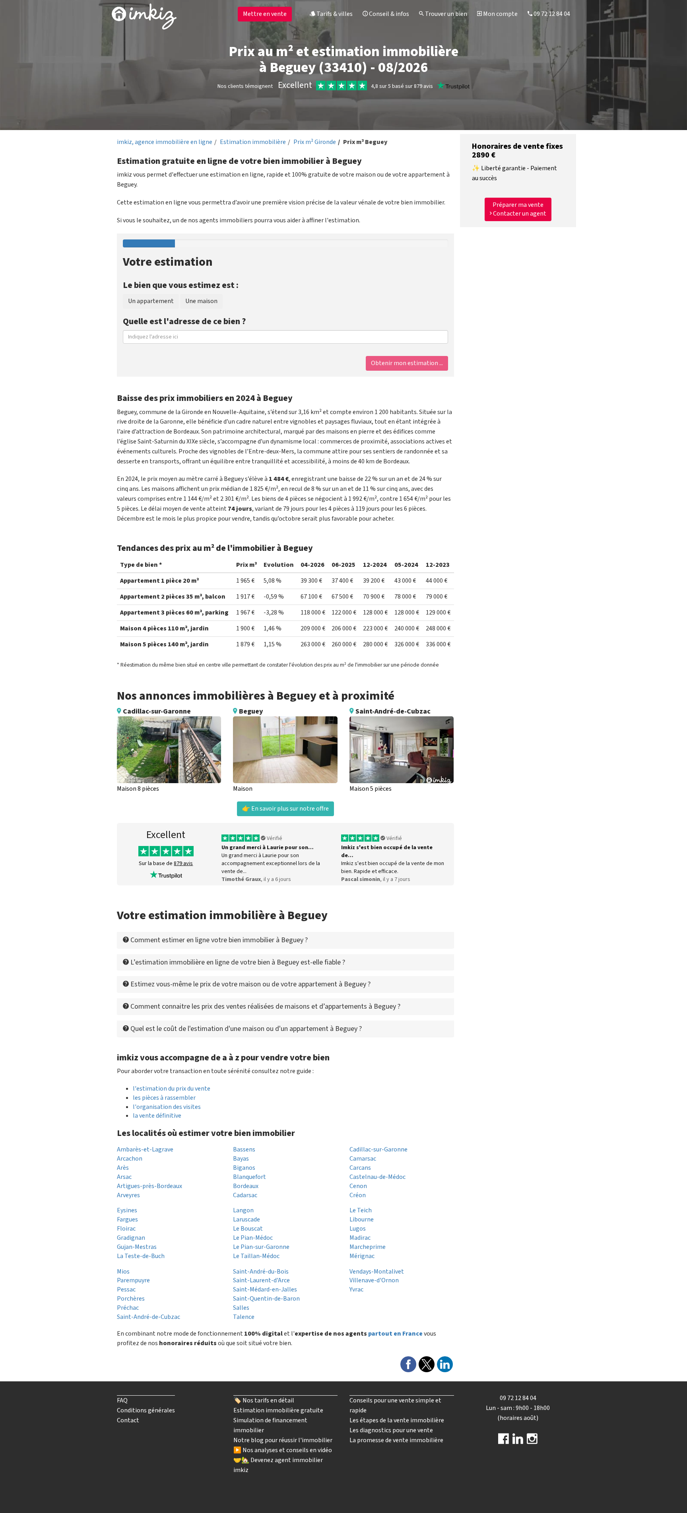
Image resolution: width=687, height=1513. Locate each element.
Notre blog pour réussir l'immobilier (282, 1440)
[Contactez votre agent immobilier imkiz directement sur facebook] (503, 1441)
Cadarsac (245, 1195)
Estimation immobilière (253, 142)
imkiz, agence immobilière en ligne (164, 142)
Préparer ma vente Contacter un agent (519, 209)
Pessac (126, 1289)
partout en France (395, 1333)
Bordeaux (245, 1186)
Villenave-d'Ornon (374, 1280)
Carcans (360, 1167)
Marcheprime (367, 1247)
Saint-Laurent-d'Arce (261, 1280)
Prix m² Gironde (314, 142)
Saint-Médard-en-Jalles (265, 1289)
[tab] (285, 940)
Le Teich (360, 1210)
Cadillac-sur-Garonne (378, 1149)
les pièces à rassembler (164, 1097)
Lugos (357, 1228)
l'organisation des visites (167, 1107)
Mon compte (500, 14)
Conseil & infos (388, 14)
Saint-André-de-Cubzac (148, 1317)
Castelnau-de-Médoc (377, 1177)
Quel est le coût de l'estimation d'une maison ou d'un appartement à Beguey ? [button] (245, 1029)
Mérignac (362, 1256)
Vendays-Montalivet (376, 1271)
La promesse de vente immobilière (396, 1440)
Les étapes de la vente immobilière (396, 1420)
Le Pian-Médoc (253, 1237)
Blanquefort (249, 1177)
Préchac (128, 1307)
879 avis (183, 863)
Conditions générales (146, 1410)
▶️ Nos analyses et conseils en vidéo (282, 1450)
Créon (357, 1195)
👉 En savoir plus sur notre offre (285, 808)
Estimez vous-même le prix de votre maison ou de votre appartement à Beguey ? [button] (250, 984)
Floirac (126, 1228)
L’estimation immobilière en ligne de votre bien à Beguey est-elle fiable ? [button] (237, 962)
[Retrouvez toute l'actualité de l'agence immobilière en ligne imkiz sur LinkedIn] (517, 1441)
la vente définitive (157, 1115)
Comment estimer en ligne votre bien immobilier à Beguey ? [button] (218, 940)
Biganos (244, 1167)
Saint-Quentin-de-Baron (266, 1298)
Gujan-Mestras (137, 1247)
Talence (243, 1317)
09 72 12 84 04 (551, 14)
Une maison (201, 301)
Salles (241, 1307)
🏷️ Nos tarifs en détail (263, 1400)
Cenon (358, 1186)
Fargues (127, 1219)
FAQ (122, 1400)
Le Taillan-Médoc (256, 1256)
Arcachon (129, 1158)
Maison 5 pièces (370, 788)
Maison (242, 788)
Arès (123, 1167)
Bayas (241, 1158)
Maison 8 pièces (138, 788)
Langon (243, 1210)
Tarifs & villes (334, 14)
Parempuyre (133, 1280)
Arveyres (128, 1195)
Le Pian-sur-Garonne (261, 1247)
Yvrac (356, 1289)
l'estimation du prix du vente (171, 1088)
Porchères (131, 1298)
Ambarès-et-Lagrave (145, 1149)
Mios (123, 1271)
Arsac (124, 1177)
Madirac (360, 1237)
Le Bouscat (248, 1228)
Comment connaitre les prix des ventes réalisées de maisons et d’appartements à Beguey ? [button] (264, 1006)
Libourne (361, 1219)
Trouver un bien (445, 14)
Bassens (244, 1149)
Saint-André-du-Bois (261, 1271)
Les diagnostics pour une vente (391, 1430)
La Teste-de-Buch (141, 1256)
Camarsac (362, 1158)
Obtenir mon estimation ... (407, 363)
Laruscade (246, 1219)
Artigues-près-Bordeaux (149, 1186)
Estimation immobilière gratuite (278, 1410)
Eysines (127, 1210)
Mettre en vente (265, 14)
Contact (128, 1420)
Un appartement (151, 301)
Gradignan (131, 1237)
